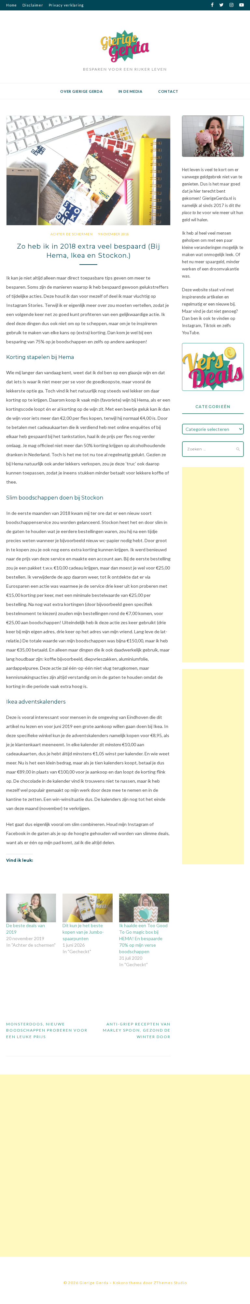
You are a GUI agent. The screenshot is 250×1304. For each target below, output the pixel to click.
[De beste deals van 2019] (31, 908)
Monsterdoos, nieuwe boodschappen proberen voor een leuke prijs (47, 1030)
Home (11, 5)
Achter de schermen (71, 234)
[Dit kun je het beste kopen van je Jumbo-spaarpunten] (87, 908)
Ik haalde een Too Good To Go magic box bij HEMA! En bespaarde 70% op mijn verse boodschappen (143, 938)
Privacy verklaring (66, 5)
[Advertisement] (212, 564)
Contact (168, 91)
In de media (130, 91)
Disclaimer (32, 5)
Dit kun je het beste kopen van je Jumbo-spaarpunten (83, 932)
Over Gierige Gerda (81, 91)
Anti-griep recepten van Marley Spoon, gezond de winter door (137, 1030)
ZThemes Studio (170, 1282)
